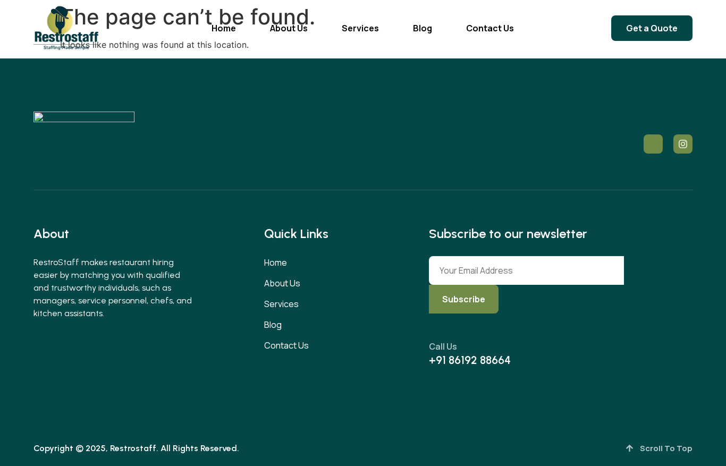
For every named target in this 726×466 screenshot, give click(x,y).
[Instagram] (683, 144)
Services (360, 28)
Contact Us (490, 28)
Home (224, 28)
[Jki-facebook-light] (653, 144)
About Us (289, 28)
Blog (422, 28)
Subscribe (463, 299)
